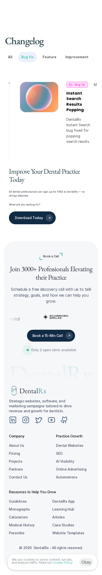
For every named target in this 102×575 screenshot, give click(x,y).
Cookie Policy (62, 562)
